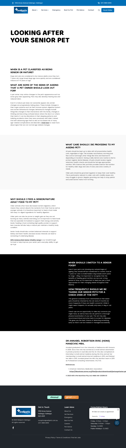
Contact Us (68, 430)
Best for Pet (68, 10)
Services (44, 10)
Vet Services (68, 414)
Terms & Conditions (63, 438)
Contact (91, 10)
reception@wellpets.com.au (48, 420)
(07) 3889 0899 (106, 3)
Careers (67, 424)
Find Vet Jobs (76, 438)
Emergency (56, 10)
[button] (117, 423)
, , (45, 413)
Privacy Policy (50, 438)
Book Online (107, 10)
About (34, 10)
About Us (67, 411)
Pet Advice (80, 10)
